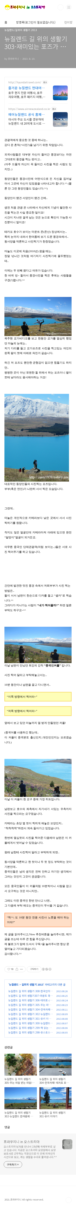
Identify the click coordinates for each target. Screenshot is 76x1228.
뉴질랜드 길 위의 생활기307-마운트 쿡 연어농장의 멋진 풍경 (29, 997)
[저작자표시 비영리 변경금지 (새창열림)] (46, 969)
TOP (69, 1200)
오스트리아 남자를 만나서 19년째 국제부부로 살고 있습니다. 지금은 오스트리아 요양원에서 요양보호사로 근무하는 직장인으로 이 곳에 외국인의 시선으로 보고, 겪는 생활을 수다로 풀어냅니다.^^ (30, 1152)
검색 (60, 7)
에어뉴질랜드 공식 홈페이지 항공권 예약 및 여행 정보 (26, 114)
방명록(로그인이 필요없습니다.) (35, 22)
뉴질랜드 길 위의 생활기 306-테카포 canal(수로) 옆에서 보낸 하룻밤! (30, 1002)
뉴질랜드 (14, 984)
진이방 (68, 22)
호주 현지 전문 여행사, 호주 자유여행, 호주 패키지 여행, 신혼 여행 (25, 94)
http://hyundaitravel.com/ (24, 82)
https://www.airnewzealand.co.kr (29, 108)
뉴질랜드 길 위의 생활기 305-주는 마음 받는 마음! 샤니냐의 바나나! (29, 1007)
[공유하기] (17, 969)
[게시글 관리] (21, 969)
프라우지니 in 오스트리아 (22, 1141)
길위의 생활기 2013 (32, 984)
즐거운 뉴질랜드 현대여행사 (26, 88)
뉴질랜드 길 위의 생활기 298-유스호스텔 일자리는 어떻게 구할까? (30, 1034)
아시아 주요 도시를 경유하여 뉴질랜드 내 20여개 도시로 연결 (26, 121)
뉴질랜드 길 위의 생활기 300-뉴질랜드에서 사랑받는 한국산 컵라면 (30, 1025)
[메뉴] (69, 7)
